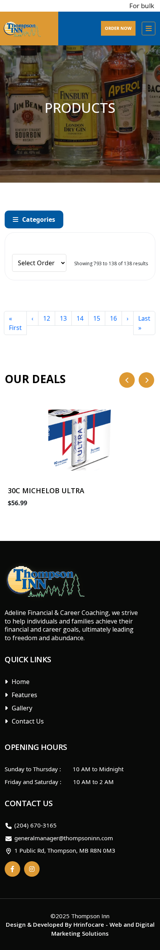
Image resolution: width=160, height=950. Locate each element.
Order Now (118, 28)
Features (24, 695)
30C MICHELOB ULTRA (46, 490)
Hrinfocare (88, 924)
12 (46, 318)
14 (80, 318)
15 (96, 318)
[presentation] (127, 380)
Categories (38, 219)
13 (63, 318)
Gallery (22, 708)
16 (113, 318)
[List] (84, 242)
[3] (72, 242)
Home (21, 681)
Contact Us (28, 721)
